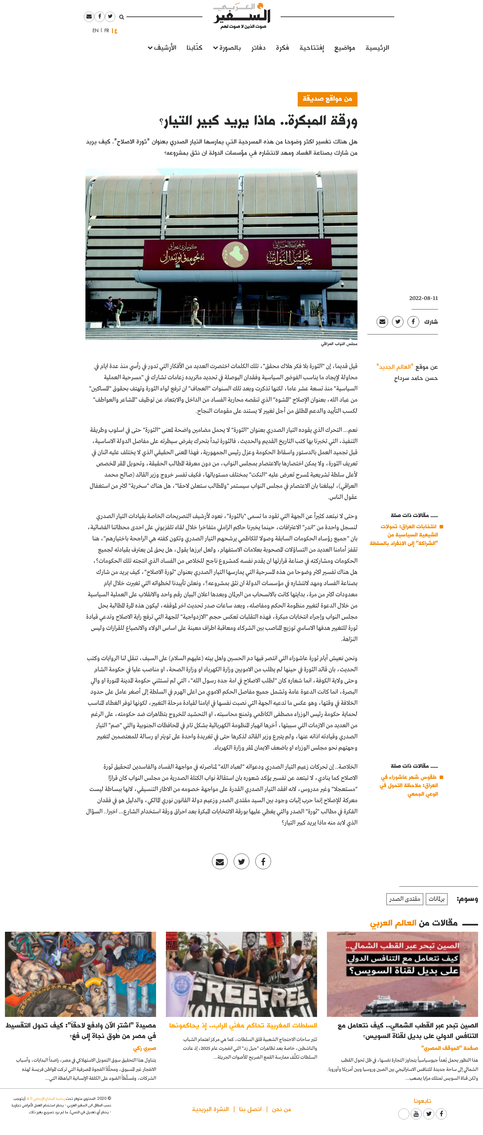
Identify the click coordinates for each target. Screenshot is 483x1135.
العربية (116, 30)
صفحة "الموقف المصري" (449, 1047)
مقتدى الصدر (404, 899)
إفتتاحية (312, 47)
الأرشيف (165, 47)
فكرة (282, 47)
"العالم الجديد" (395, 366)
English (94, 31)
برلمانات (437, 899)
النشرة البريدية (210, 1108)
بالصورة (230, 47)
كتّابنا (194, 47)
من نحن (281, 1108)
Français (105, 31)
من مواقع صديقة (327, 98)
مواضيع (344, 47)
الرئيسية (377, 47)
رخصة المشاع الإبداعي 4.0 (46, 1098)
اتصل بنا (250, 1108)
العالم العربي (393, 922)
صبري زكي (144, 1047)
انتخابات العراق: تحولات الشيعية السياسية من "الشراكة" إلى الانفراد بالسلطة (404, 534)
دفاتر (258, 47)
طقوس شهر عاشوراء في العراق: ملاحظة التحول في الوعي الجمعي (409, 785)
